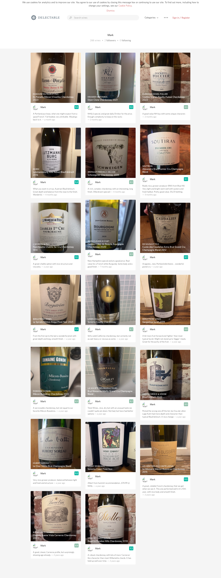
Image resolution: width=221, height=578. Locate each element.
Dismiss (111, 10)
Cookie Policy (125, 5)
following (126, 40)
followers (111, 40)
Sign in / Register (181, 17)
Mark (43, 107)
